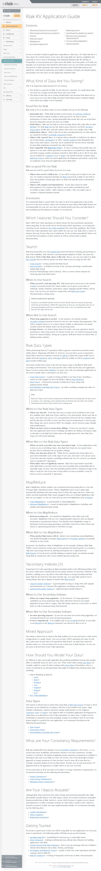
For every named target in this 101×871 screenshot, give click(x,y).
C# (35, 685)
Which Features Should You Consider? (44, 33)
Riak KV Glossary (37, 856)
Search (32, 36)
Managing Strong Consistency (41, 782)
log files (89, 127)
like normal (30, 260)
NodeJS (37, 688)
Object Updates (36, 815)
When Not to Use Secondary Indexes (49, 611)
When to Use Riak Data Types (44, 409)
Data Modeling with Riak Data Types (44, 387)
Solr (33, 286)
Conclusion (33, 198)
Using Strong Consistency (40, 779)
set (55, 156)
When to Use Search (38, 280)
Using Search (35, 264)
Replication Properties (38, 817)
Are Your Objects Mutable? (76, 41)
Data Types (34, 382)
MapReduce (34, 41)
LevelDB (73, 621)
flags (28, 361)
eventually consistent (57, 135)
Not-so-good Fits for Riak (41, 166)
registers (86, 358)
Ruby (36, 680)
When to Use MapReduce (42, 512)
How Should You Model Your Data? (79, 33)
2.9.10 (17, 16)
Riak (8, 15)
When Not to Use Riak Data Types (47, 441)
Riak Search (61, 539)
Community (85, 2)
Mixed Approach (72, 30)
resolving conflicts (82, 114)
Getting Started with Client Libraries (44, 845)
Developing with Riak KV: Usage (43, 850)
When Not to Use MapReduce (44, 532)
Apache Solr (55, 252)
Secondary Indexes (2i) (38, 44)
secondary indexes (37, 321)
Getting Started (72, 44)
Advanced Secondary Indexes (41, 589)
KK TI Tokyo (67, 867)
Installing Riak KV (37, 837)
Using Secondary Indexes (40, 584)
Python (37, 682)
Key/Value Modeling (38, 695)
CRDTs (65, 356)
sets (49, 358)
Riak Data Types (36, 39)
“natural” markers (69, 140)
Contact (94, 2)
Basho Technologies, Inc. (67, 865)
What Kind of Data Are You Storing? (43, 30)
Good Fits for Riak (37, 106)
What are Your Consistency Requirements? (76, 37)
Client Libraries (36, 840)
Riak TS (85, 5)
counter (49, 156)
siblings (52, 370)
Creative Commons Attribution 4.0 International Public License (70, 862)
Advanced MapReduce (39, 504)
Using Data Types (37, 377)
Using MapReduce (37, 502)
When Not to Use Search (41, 315)
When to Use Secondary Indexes (46, 594)
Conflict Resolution (37, 812)
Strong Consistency (37, 777)
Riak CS (94, 5)
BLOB (32, 127)
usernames (49, 140)
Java (35, 677)
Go (35, 693)
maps (58, 358)
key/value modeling (56, 228)
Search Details (35, 266)
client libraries (77, 379)
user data (86, 663)
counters (42, 358)
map (62, 156)
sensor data (34, 130)
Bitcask (38, 623)
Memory (51, 623)
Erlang (89, 498)
